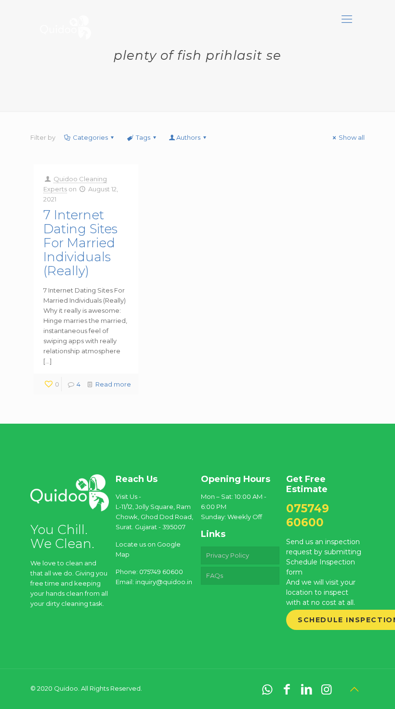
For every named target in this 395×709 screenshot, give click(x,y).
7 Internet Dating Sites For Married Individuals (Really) (80, 243)
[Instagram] (326, 689)
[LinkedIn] (306, 689)
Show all (352, 137)
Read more (113, 384)
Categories (90, 137)
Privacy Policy (227, 555)
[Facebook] (286, 689)
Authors (188, 137)
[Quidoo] (65, 19)
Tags (143, 137)
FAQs (214, 575)
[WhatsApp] (267, 689)
